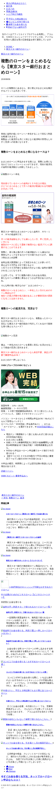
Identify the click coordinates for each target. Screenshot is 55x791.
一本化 (5, 498)
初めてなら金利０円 (17, 27)
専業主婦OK (11, 11)
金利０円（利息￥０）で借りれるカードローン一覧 (25, 612)
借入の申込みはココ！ (16, 3)
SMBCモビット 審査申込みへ (14, 476)
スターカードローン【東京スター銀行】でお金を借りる (27, 514)
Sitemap (11, 771)
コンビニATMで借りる (18, 22)
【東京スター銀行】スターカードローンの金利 (23, 537)
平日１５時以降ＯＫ (17, 19)
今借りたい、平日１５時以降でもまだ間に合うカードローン (28, 701)
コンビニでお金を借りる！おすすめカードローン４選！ (27, 672)
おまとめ (10, 9)
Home (11, 766)
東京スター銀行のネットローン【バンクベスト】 (24, 560)
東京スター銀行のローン (13, 495)
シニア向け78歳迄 (14, 14)
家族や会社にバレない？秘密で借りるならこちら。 (25, 725)
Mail (10, 769)
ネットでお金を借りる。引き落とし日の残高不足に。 (26, 748)
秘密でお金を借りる (17, 24)
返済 (22, 498)
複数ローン (14, 498)
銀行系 (9, 6)
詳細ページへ (7, 471)
